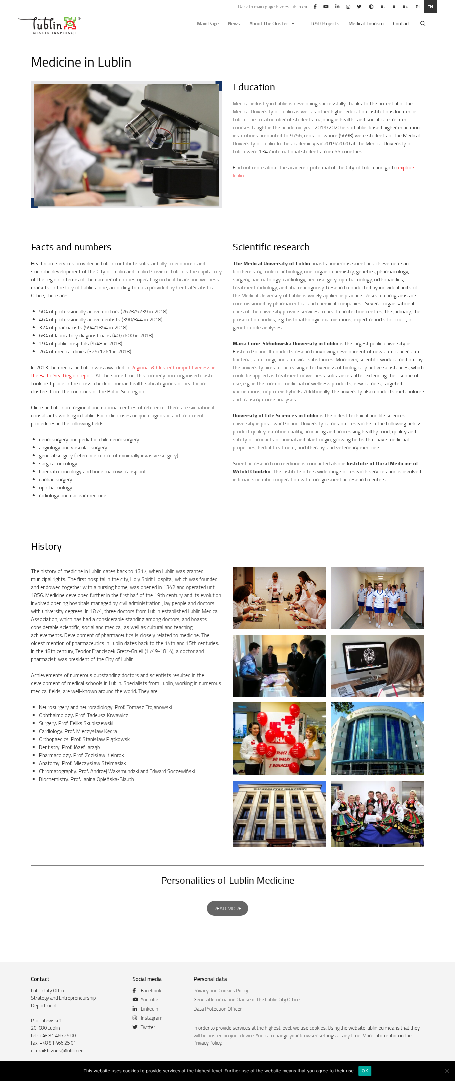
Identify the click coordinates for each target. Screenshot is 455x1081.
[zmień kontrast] (371, 6)
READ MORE (227, 908)
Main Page (208, 23)
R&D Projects (325, 23)
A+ (405, 6)
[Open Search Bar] (423, 23)
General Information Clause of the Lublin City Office (247, 999)
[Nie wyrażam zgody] (446, 1071)
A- (383, 6)
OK (365, 1070)
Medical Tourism (366, 23)
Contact (401, 23)
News (234, 23)
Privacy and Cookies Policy (221, 990)
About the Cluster (268, 23)
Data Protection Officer (218, 1009)
